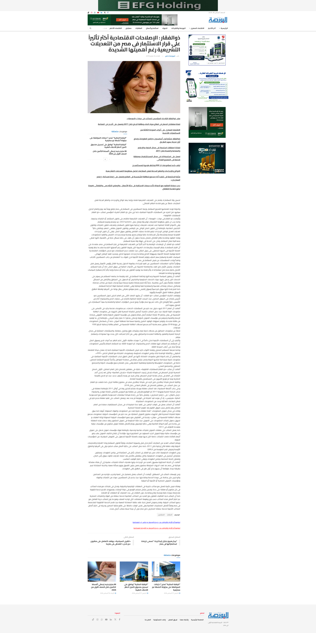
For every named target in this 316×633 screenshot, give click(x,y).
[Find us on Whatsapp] (95, 12)
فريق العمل (172, 619)
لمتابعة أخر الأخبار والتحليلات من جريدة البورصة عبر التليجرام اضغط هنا (157, 528)
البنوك (164, 28)
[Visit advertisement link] (158, 5)
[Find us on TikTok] (88, 12)
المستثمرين (161, 514)
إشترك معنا (184, 619)
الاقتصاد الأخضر (116, 28)
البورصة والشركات (178, 28)
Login (114, 12)
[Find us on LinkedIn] (101, 12)
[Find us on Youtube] (98, 12)
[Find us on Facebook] (107, 12)
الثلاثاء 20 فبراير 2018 (153, 55)
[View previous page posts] (109, 159)
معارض (128, 28)
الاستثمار (169, 514)
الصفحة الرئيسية (197, 619)
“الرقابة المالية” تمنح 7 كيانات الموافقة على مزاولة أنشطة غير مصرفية (108, 139)
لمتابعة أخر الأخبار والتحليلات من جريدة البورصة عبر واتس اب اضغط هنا (156, 522)
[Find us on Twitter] (105, 12)
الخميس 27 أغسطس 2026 (171, 593)
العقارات (138, 28)
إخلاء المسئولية (159, 619)
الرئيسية (224, 28)
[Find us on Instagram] (91, 12)
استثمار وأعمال (152, 28)
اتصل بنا (148, 619)
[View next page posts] (105, 159)
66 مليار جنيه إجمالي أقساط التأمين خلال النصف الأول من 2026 (110, 152)
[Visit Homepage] (218, 20)
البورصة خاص (170, 55)
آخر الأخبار (212, 28)
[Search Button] (90, 28)
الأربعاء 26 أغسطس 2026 (107, 593)
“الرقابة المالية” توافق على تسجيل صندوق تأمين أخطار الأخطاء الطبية (109, 146)
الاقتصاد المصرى (197, 28)
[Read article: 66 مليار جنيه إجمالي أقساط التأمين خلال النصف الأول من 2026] (102, 572)
